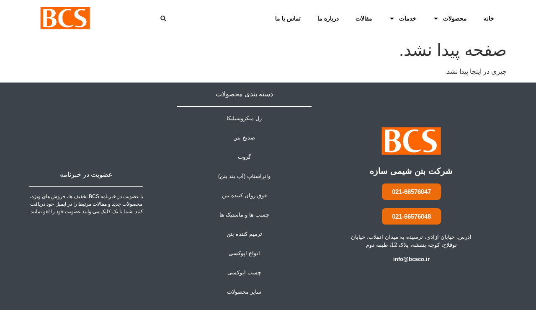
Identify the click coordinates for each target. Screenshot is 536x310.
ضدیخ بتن (244, 137)
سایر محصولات (244, 292)
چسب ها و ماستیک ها (244, 215)
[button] (163, 18)
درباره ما (328, 18)
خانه (489, 18)
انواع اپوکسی (244, 253)
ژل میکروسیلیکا (244, 118)
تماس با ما (288, 18)
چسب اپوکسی (244, 272)
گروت (244, 157)
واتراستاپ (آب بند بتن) (244, 176)
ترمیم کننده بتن (244, 234)
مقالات (364, 18)
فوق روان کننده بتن (244, 195)
